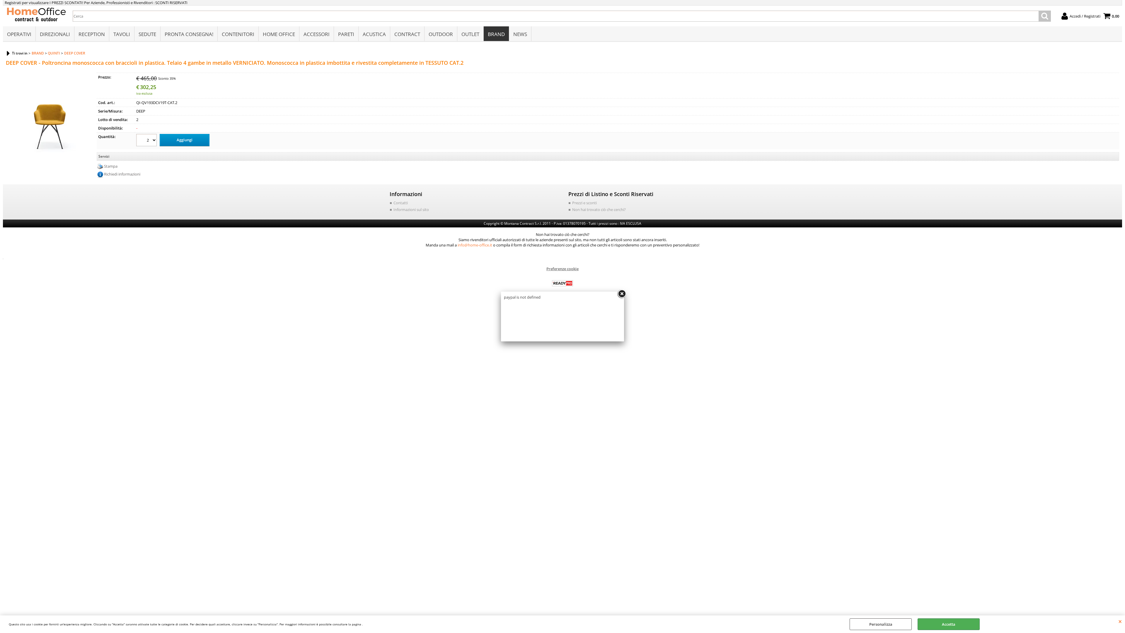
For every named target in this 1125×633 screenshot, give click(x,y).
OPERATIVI (19, 34)
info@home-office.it (475, 245)
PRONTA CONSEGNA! (189, 34)
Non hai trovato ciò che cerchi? (599, 209)
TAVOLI (121, 34)
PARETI (346, 34)
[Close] (621, 294)
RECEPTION (92, 34)
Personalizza (880, 624)
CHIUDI (1120, 621)
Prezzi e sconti (584, 202)
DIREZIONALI (55, 34)
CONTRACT (407, 34)
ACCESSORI (317, 34)
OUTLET (470, 34)
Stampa (110, 166)
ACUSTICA (374, 34)
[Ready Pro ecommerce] (562, 283)
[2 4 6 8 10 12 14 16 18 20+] (147, 141)
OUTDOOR (441, 34)
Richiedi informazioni (122, 174)
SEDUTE (147, 34)
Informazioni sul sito (411, 209)
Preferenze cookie (562, 268)
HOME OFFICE (279, 34)
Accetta (948, 624)
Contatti (400, 202)
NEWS (520, 34)
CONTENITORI (238, 34)
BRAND (496, 34)
